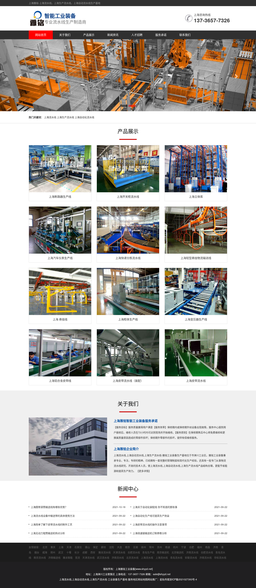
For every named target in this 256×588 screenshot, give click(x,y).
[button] (19, 75)
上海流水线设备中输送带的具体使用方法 (53, 515)
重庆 (53, 547)
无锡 (135, 547)
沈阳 (111, 547)
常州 (151, 547)
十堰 (68, 552)
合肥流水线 (134, 552)
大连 (119, 547)
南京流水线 (40, 557)
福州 (199, 547)
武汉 (60, 552)
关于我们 (64, 35)
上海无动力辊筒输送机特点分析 (48, 533)
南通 (167, 547)
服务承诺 (160, 35)
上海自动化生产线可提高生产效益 (151, 515)
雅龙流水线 (104, 552)
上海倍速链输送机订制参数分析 (150, 533)
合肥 (191, 547)
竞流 (77, 557)
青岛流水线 (176, 557)
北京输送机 (178, 552)
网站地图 (143, 579)
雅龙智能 (68, 557)
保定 (95, 547)
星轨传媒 (164, 579)
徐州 (143, 547)
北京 (44, 547)
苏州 (159, 547)
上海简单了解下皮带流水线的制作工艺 (51, 524)
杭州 (175, 547)
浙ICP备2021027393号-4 (183, 579)
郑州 (52, 552)
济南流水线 (192, 552)
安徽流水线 (191, 557)
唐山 (87, 547)
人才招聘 (136, 35)
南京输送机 (163, 552)
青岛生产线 (148, 552)
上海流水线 (147, 557)
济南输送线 (54, 557)
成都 (84, 552)
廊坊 (103, 547)
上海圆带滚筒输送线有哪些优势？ (49, 507)
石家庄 (78, 547)
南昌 (207, 547)
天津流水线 (119, 552)
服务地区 (133, 579)
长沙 (76, 552)
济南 (215, 547)
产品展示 (88, 35)
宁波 (183, 547)
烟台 (36, 552)
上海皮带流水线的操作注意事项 (150, 524)
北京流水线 (132, 557)
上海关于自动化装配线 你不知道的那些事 (155, 507)
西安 (92, 552)
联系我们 (185, 35)
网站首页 (40, 35)
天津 (69, 547)
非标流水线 (220, 557)
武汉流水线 (103, 557)
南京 (127, 547)
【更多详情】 (143, 471)
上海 (61, 547)
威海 (44, 552)
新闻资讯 (112, 35)
